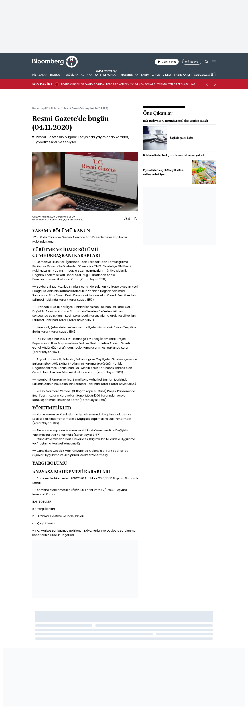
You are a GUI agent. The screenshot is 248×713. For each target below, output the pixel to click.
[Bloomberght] (55, 62)
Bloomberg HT (40, 108)
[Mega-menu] (214, 61)
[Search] (206, 61)
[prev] (207, 84)
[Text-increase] (127, 218)
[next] (215, 84)
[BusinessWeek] (204, 74)
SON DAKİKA (42, 84)
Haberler (55, 108)
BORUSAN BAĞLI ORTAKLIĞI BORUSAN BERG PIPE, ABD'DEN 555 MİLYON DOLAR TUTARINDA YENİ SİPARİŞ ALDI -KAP (128, 84)
